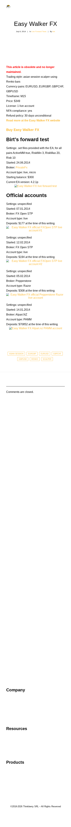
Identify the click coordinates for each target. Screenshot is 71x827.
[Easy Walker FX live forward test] (35, 186)
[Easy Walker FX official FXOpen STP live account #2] (35, 264)
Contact (11, 702)
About (9, 698)
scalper (47, 359)
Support (11, 736)
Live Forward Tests (39, 31)
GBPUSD (23, 359)
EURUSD (45, 354)
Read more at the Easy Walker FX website (33, 120)
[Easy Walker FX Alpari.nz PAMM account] (35, 328)
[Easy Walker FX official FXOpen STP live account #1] (35, 230)
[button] (63, 6)
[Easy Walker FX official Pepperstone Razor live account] (35, 297)
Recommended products (21, 784)
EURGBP (32, 354)
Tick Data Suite (15, 770)
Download (12, 780)
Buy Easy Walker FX (22, 130)
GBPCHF (57, 354)
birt (54, 31)
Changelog (13, 775)
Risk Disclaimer (16, 717)
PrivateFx (21, 167)
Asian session (16, 354)
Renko (34, 359)
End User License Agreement (24, 712)
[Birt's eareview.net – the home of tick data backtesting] (8, 6)
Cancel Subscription (18, 751)
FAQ (9, 741)
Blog (9, 746)
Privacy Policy (15, 707)
